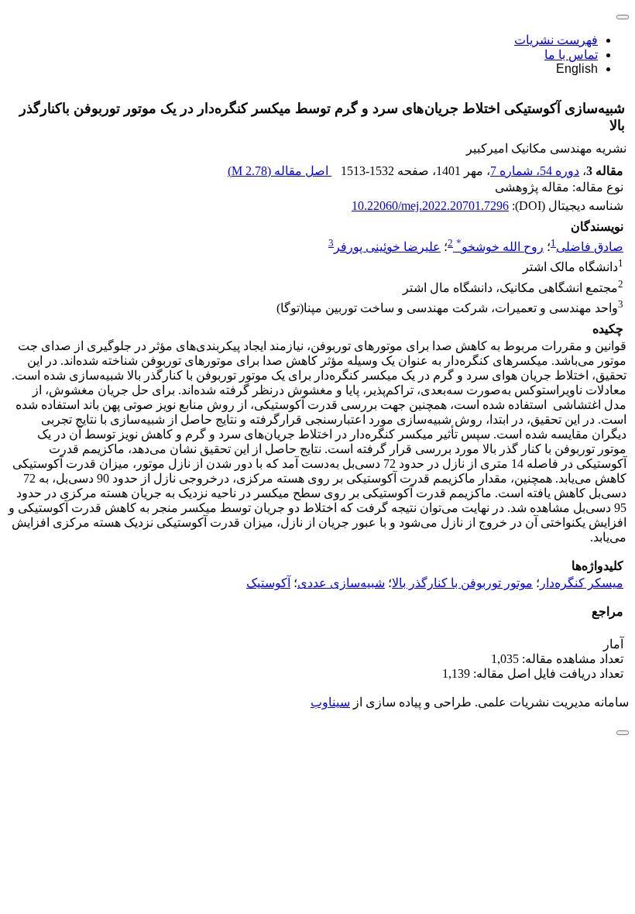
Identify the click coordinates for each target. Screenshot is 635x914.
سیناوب (330, 702)
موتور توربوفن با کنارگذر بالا (462, 582)
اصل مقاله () (279, 170)
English (577, 68)
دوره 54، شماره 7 (534, 170)
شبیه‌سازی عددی (341, 582)
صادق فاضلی (589, 246)
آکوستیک (268, 582)
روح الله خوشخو (500, 246)
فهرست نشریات (556, 39)
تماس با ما (571, 54)
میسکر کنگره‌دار (581, 582)
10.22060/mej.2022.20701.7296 (430, 205)
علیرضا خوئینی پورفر (387, 246)
